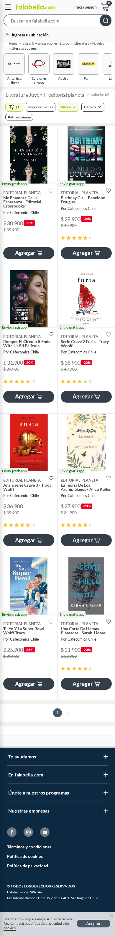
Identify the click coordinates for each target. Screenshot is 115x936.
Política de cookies (25, 856)
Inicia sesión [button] (85, 6)
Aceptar (93, 923)
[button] (57, 22)
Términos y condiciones (29, 846)
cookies (10, 928)
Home (13, 43)
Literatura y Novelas (89, 43)
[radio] (63, 238)
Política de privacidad (27, 865)
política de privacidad (45, 923)
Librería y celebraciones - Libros (46, 43)
